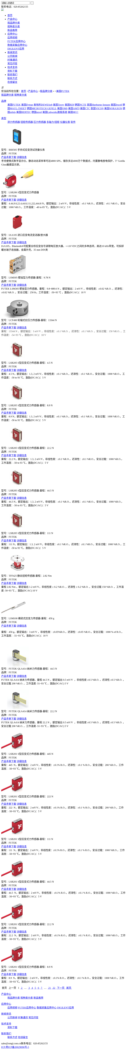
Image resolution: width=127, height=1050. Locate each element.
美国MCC (73, 112)
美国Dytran (27, 104)
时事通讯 (12, 59)
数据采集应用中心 (17, 45)
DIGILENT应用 (15, 48)
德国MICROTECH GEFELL (42, 108)
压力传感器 (39, 122)
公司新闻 (12, 56)
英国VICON (97, 108)
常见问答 (12, 63)
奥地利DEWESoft (43, 104)
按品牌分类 (13, 22)
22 (54, 988)
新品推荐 (12, 30)
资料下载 (12, 71)
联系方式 (12, 78)
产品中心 (33, 91)
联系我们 (6, 1033)
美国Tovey (58, 104)
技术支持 (6, 1023)
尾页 (69, 988)
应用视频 (12, 37)
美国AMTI (73, 108)
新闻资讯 (6, 1013)
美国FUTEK (62, 91)
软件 (73, 122)
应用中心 (6, 1004)
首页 (23, 91)
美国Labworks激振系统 (54, 112)
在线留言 (12, 82)
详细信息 (22, 157)
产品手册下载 (8, 157)
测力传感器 (13, 122)
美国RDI (69, 104)
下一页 (60, 988)
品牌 (3, 101)
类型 (3, 118)
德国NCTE (80, 104)
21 (49, 988)
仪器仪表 (65, 122)
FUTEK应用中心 (16, 41)
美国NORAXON (113, 108)
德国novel (36, 112)
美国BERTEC (23, 112)
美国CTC (85, 108)
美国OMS (62, 108)
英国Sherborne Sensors (98, 104)
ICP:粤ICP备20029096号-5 (15, 1047)
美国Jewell (116, 104)
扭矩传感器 (26, 122)
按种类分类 (13, 26)
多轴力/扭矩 (52, 122)
